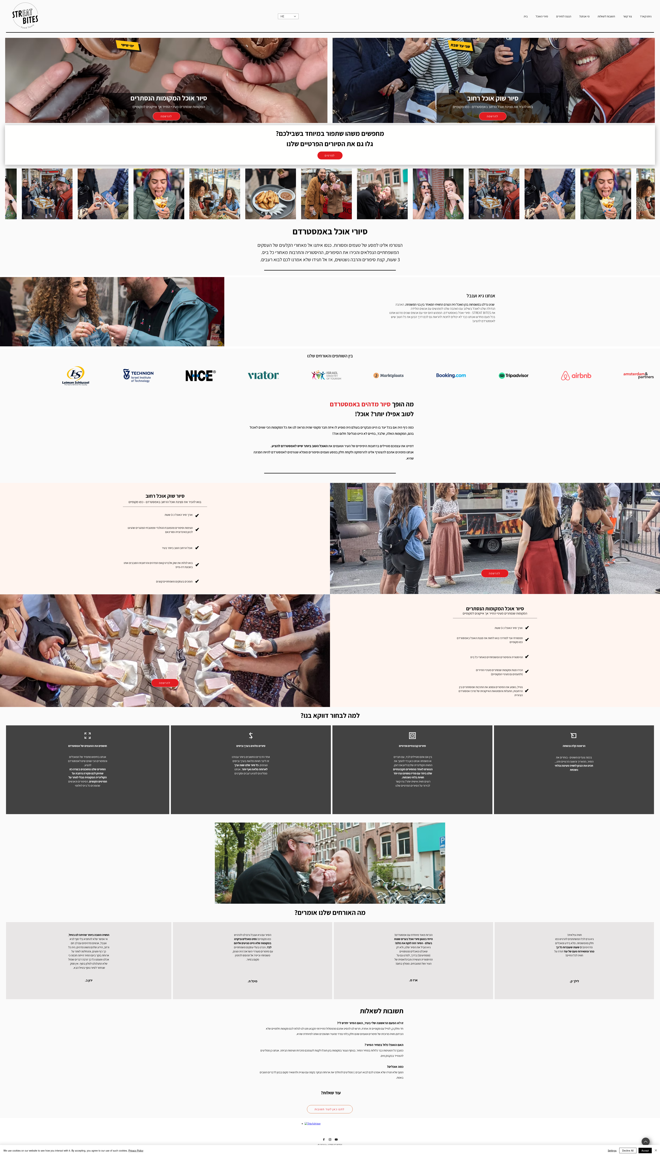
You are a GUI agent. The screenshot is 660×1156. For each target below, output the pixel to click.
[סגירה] (656, 1150)
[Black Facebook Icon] (324, 1139)
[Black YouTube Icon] (336, 1139)
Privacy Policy (135, 1150)
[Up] (646, 1142)
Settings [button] (612, 1150)
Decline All (628, 1150)
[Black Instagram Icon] (330, 1139)
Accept (645, 1150)
